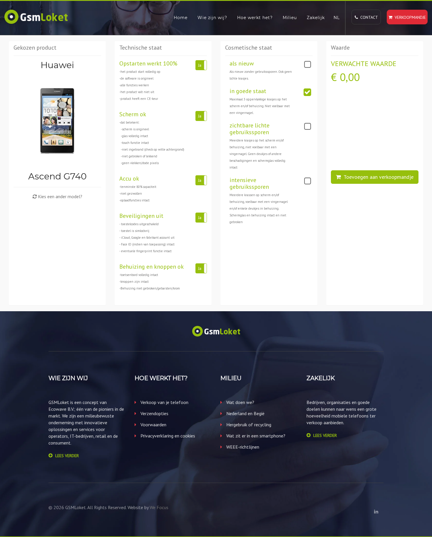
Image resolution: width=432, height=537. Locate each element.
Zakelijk (316, 17)
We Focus (159, 507)
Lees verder (67, 455)
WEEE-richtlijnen (242, 447)
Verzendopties (153, 413)
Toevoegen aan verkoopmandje (377, 177)
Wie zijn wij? (212, 17)
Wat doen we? (239, 402)
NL (337, 17)
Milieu (290, 17)
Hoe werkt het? (255, 17)
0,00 (350, 77)
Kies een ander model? (59, 196)
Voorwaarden (152, 424)
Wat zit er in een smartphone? (255, 436)
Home (180, 17)
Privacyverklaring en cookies (167, 436)
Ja (199, 65)
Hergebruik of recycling (248, 424)
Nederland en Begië (244, 413)
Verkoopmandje (409, 17)
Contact (368, 17)
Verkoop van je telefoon (163, 402)
